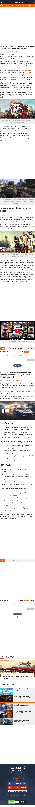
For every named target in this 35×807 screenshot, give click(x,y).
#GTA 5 (15, 348)
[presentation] (6, 348)
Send (30, 360)
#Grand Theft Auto (24, 348)
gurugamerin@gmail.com (18, 772)
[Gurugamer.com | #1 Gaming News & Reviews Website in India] (17, 2)
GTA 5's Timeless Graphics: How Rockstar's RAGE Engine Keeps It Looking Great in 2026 (21, 720)
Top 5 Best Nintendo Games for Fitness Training (23, 689)
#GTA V (12, 5)
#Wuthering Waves (27, 5)
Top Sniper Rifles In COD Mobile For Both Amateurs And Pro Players (17, 63)
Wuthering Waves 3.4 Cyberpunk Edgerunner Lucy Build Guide (21, 704)
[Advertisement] (17, 25)
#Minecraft (6, 5)
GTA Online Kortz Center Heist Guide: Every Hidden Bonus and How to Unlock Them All (23, 698)
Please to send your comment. (12, 355)
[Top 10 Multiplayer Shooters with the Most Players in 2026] (6, 714)
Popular (32, 351)
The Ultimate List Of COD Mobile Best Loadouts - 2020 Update (15, 61)
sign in (8, 355)
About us (17, 776)
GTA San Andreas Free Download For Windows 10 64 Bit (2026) (17, 677)
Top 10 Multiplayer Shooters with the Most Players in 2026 (23, 712)
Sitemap (17, 780)
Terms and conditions (17, 778)
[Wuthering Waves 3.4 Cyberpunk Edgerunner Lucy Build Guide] (6, 706)
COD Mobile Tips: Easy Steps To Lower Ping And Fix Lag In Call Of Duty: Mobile (17, 65)
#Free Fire (18, 5)
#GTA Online (11, 560)
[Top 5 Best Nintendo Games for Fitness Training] (6, 691)
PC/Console (15, 51)
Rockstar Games (24, 70)
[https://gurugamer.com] (17, 767)
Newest (26, 351)
